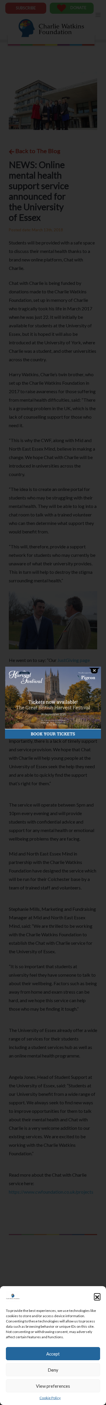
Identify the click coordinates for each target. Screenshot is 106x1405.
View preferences (53, 1386)
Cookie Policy (50, 1398)
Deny (53, 1370)
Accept (53, 1353)
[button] (97, 1296)
